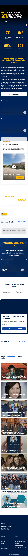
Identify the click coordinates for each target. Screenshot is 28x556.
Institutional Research (20, 541)
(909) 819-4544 (4, 531)
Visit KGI (8, 328)
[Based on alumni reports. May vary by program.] (24, 37)
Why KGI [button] (5, 21)
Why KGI (20, 328)
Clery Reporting (4, 548)
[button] (25, 265)
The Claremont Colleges (20, 547)
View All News (22, 341)
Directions (3, 541)
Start (3, 213)
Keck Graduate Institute (6, 526)
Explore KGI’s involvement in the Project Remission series (14, 94)
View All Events (22, 221)
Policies (2, 543)
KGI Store (3, 536)
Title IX (16, 536)
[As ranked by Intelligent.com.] (9, 39)
